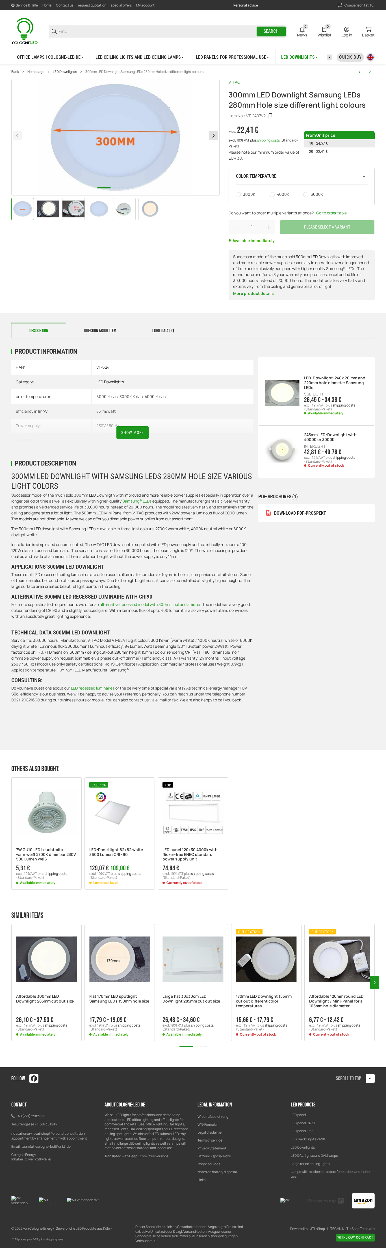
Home (46, 5)
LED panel (298, 1114)
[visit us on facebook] (33, 1078)
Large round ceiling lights (310, 1163)
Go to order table (331, 213)
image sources (209, 1164)
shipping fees (54, 1239)
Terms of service (210, 1140)
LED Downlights (65, 71)
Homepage (35, 71)
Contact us (64, 5)
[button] (302, 176)
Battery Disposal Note (214, 1156)
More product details (253, 293)
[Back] (17, 135)
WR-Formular (208, 1124)
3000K (249, 194)
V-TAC (234, 82)
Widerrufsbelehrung (213, 1116)
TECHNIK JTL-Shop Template (352, 1229)
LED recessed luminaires (93, 688)
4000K (283, 194)
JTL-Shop (317, 1229)
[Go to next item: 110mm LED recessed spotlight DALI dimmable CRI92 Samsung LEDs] (370, 72)
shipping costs (268, 140)
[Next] (213, 135)
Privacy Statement (212, 1148)
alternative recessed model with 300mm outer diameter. (150, 604)
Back (15, 71)
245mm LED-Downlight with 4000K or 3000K (330, 437)
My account (145, 5)
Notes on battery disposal (217, 1171)
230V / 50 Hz (107, 425)
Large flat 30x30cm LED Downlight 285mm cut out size (191, 999)
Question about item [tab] (100, 331)
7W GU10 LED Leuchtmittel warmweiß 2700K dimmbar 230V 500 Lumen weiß (46, 854)
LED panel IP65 (302, 1131)
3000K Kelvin (131, 396)
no (98, 440)
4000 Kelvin (155, 396)
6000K (317, 194)
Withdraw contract (355, 1238)
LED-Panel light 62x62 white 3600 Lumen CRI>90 (116, 852)
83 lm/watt (106, 411)
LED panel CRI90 (303, 1123)
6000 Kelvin (107, 396)
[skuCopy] (270, 115)
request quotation (92, 5)
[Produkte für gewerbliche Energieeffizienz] (25, 31)
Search (271, 31)
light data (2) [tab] (163, 331)
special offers (121, 5)
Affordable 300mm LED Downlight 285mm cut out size (45, 999)
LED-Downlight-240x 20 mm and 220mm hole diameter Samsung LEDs (334, 383)
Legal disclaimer (210, 1132)
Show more (132, 432)
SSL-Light (314, 394)
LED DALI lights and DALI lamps (314, 1155)
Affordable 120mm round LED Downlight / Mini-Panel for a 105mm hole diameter (336, 1001)
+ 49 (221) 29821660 (30, 1116)
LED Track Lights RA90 (308, 1139)
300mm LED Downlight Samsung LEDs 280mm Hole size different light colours (144, 71)
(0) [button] (359, 5)
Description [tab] (38, 331)
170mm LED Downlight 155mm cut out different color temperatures (264, 1001)
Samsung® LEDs (136, 501)
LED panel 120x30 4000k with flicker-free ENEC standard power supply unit (190, 854)
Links (201, 1179)
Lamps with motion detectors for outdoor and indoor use (331, 1174)
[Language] (370, 57)
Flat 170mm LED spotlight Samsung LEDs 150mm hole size (119, 999)
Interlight (315, 446)
